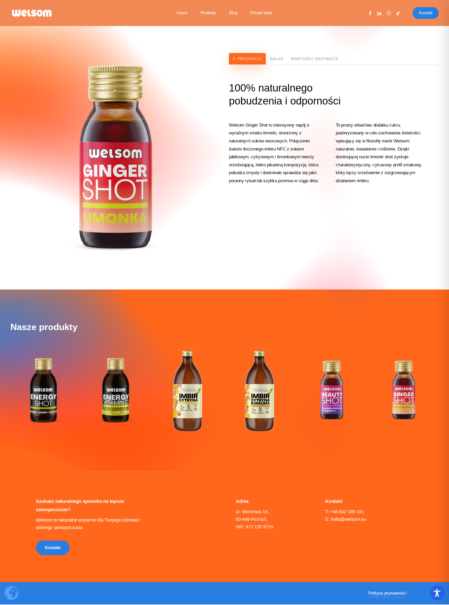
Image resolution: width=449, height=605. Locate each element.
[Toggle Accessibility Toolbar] (437, 593)
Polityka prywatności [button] (387, 593)
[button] (247, 58)
